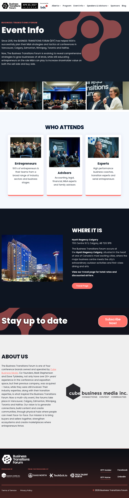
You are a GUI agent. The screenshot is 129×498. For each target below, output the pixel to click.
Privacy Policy (26, 490)
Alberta (55, 5)
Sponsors (115, 5)
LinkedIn (122, 476)
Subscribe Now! (113, 321)
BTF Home (105, 477)
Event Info (78, 5)
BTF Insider (106, 470)
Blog (124, 5)
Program (67, 5)
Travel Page (82, 286)
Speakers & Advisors (97, 5)
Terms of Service (9, 490)
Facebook (122, 470)
